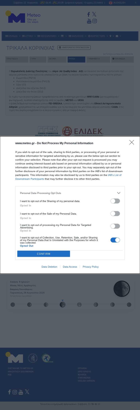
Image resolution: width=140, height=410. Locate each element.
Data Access (70, 266)
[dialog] (70, 205)
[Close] (132, 143)
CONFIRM (43, 253)
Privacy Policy (91, 266)
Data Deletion (49, 266)
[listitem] (70, 193)
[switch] (115, 201)
